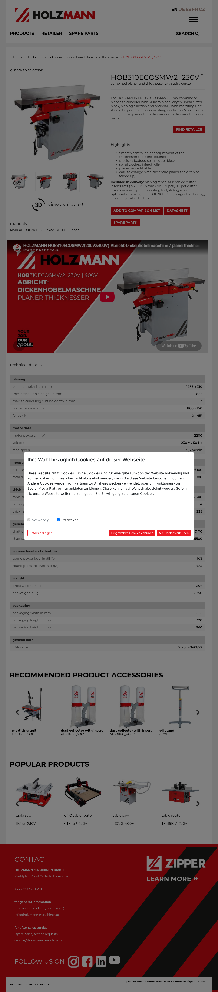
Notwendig (40, 520)
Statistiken (69, 520)
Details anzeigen (40, 533)
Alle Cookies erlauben (174, 533)
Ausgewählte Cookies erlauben (131, 533)
